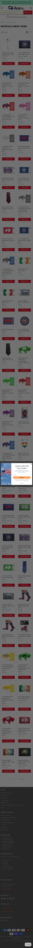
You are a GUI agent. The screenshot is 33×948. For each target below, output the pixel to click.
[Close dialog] (31, 464)
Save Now (22, 477)
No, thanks (21, 483)
